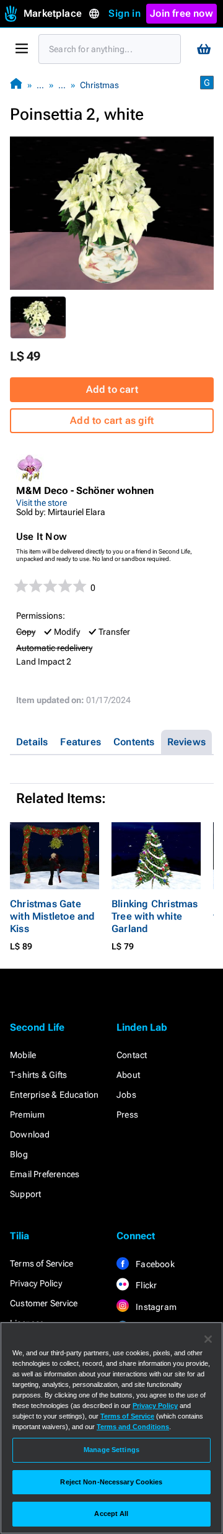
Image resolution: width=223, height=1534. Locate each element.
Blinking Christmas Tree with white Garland (155, 916)
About (128, 1075)
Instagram (155, 1307)
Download (30, 1134)
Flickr (145, 1285)
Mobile (23, 1055)
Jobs (126, 1095)
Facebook (154, 1264)
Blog (19, 1154)
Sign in (124, 13)
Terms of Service (41, 1263)
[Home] (16, 85)
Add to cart (112, 389)
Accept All (111, 1513)
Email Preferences (44, 1174)
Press (127, 1114)
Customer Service (43, 1303)
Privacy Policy (36, 1283)
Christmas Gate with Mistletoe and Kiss (52, 916)
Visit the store (41, 503)
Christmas (99, 85)
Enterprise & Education (54, 1095)
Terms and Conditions (133, 1426)
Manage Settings (111, 1449)
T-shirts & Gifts (38, 1075)
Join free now (181, 13)
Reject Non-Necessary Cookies (111, 1482)
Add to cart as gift (112, 420)
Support (25, 1194)
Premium (27, 1114)
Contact (131, 1055)
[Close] (208, 1339)
